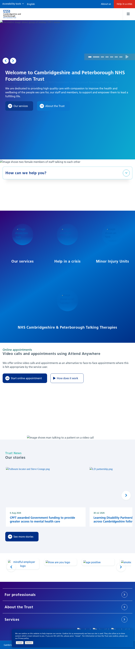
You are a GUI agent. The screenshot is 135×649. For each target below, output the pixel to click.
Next (13, 60)
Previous (6, 60)
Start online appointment (26, 378)
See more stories (23, 536)
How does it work (67, 378)
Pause (127, 56)
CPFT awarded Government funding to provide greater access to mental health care (42, 519)
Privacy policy (23, 638)
